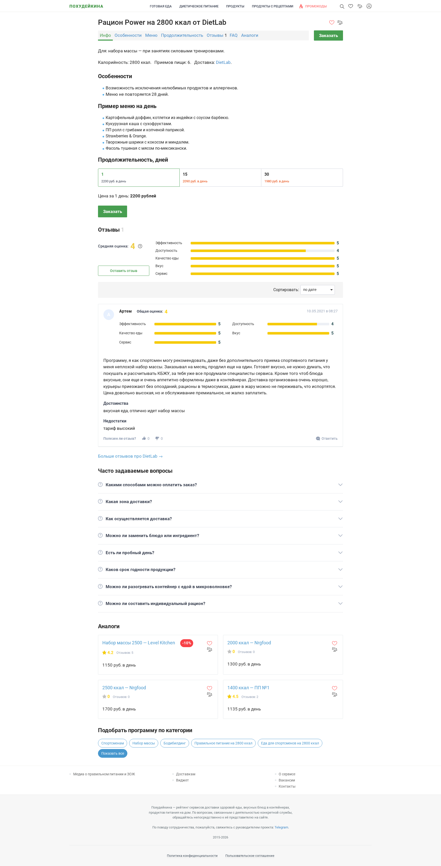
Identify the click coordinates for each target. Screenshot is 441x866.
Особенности (128, 35)
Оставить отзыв (123, 271)
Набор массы (143, 743)
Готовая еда (161, 6)
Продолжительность (182, 35)
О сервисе (287, 774)
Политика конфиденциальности (192, 856)
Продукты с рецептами (272, 6)
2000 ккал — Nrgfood (249, 642)
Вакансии (287, 780)
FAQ (234, 35)
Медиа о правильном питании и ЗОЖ (104, 774)
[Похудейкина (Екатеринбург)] (86, 4)
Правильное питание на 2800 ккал (223, 743)
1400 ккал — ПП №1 (248, 687)
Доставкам (185, 774)
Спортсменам (112, 743)
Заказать (328, 35)
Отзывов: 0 (246, 652)
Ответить (330, 438)
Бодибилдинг (175, 743)
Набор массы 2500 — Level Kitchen (138, 642)
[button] (350, 6)
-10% (186, 643)
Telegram (281, 827)
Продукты (235, 6)
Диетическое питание (198, 6)
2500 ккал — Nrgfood (124, 687)
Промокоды (316, 6)
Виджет (182, 780)
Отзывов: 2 (249, 697)
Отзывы (215, 35)
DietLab (223, 62)
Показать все (112, 753)
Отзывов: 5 (124, 653)
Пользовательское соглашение (249, 856)
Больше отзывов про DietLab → (130, 456)
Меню (151, 35)
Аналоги (249, 35)
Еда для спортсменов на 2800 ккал (290, 743)
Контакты (287, 786)
